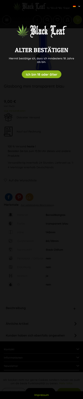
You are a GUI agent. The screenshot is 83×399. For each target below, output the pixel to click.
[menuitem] (75, 3)
